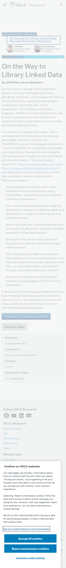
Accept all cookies (30, 538)
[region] (30, 514)
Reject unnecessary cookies (30, 548)
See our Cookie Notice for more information (26, 528)
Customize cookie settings (30, 557)
